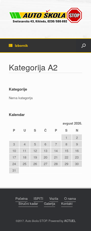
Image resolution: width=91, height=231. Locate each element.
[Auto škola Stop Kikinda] (45, 15)
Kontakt (67, 203)
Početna (21, 198)
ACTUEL (70, 221)
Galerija (49, 203)
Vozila (53, 198)
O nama (70, 198)
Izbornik (21, 45)
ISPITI (38, 198)
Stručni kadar (28, 203)
